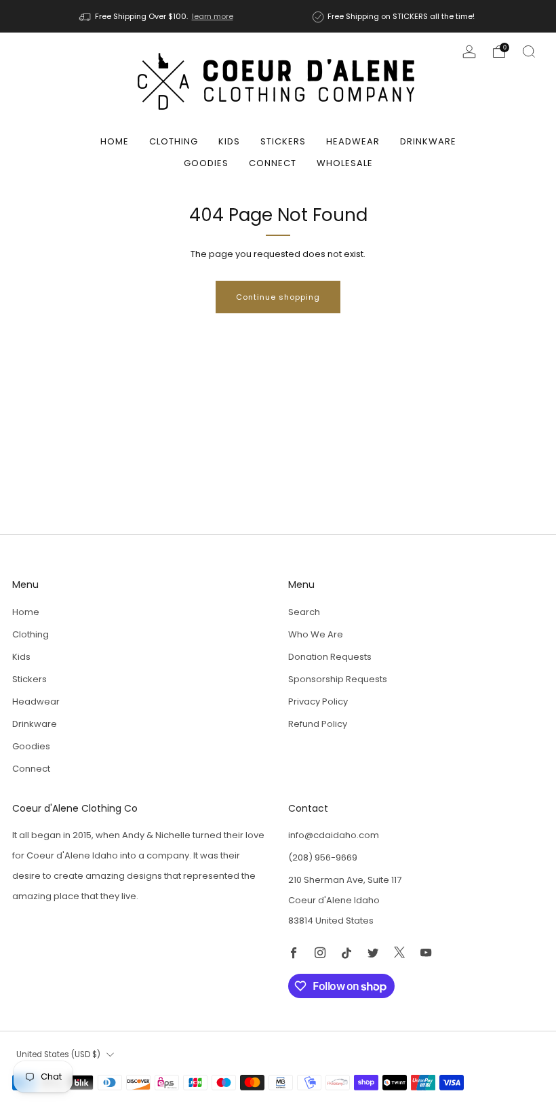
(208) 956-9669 (322, 857)
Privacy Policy (318, 701)
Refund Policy (317, 723)
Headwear (353, 141)
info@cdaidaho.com (333, 835)
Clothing (173, 141)
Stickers (283, 141)
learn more (212, 16)
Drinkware (428, 141)
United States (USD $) (58, 1054)
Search (304, 612)
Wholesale (345, 163)
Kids (229, 141)
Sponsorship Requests (337, 679)
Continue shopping (278, 297)
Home (114, 141)
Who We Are (315, 634)
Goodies (206, 163)
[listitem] (157, 16)
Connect (272, 163)
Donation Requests (330, 656)
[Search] (529, 51)
